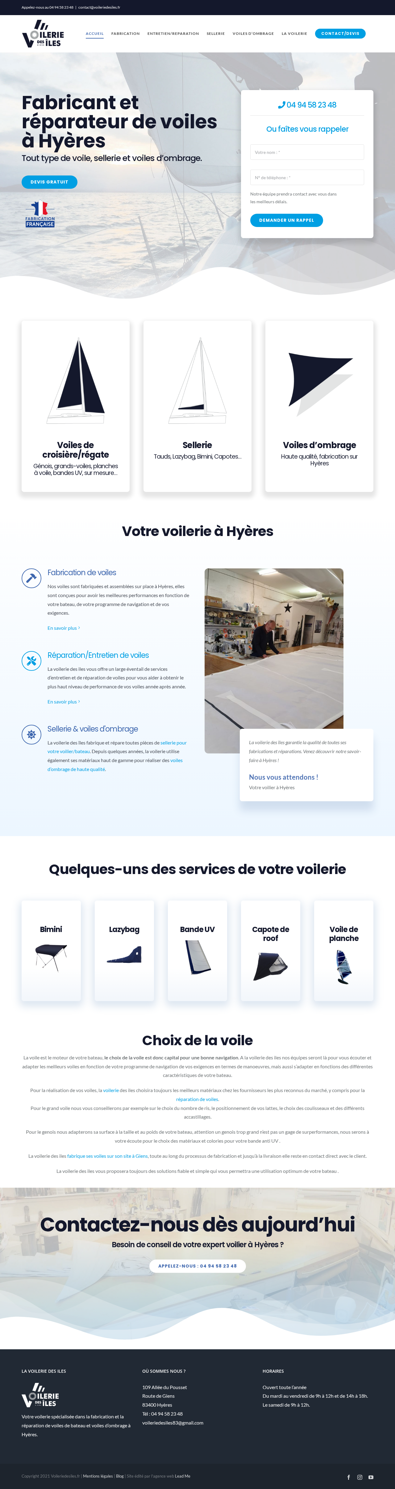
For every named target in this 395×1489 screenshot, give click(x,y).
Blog (120, 1476)
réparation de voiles (197, 1099)
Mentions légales (98, 1476)
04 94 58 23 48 (61, 7)
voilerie (111, 1090)
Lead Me (182, 1476)
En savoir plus (62, 628)
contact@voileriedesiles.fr (99, 7)
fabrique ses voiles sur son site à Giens (107, 1156)
